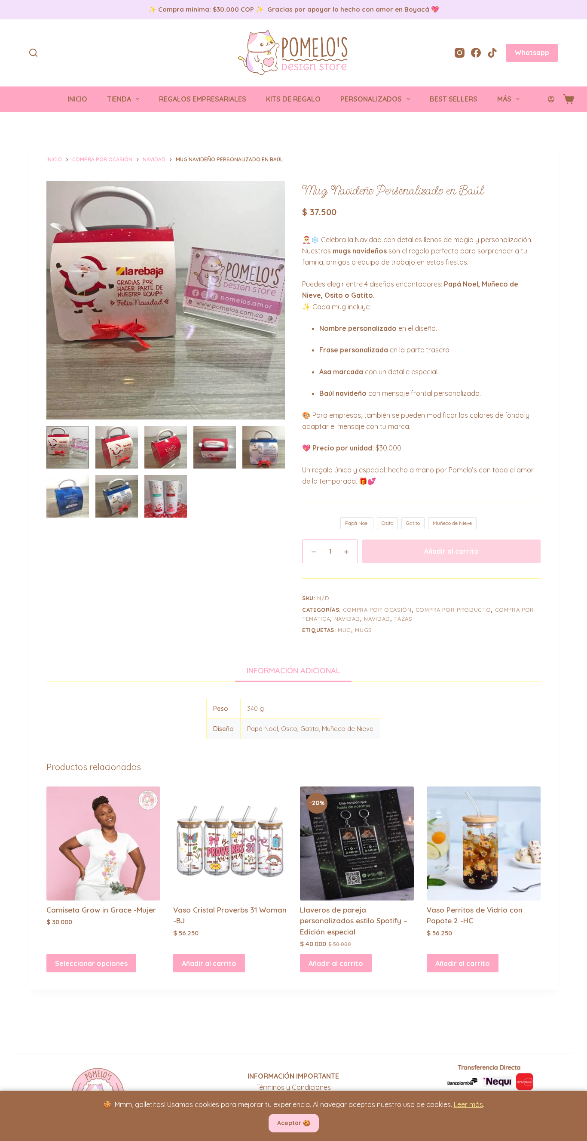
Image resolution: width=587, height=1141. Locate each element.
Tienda (119, 99)
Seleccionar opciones (91, 963)
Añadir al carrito (451, 551)
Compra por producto (453, 609)
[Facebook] (476, 53)
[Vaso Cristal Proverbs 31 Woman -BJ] (230, 843)
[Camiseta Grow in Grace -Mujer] (103, 843)
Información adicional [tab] (293, 670)
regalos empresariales (202, 99)
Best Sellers (453, 99)
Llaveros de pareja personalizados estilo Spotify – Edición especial (353, 920)
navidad (347, 618)
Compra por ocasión (377, 609)
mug (344, 629)
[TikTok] (492, 53)
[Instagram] (460, 53)
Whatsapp (531, 52)
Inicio (77, 99)
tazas (403, 618)
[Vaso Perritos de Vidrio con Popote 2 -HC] (484, 843)
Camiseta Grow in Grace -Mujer (101, 909)
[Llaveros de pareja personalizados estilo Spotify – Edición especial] (357, 843)
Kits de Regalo (293, 99)
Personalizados (371, 99)
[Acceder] (551, 99)
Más (504, 99)
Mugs (363, 629)
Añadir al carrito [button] (209, 963)
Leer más (468, 1104)
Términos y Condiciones (293, 1087)
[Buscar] (33, 53)
